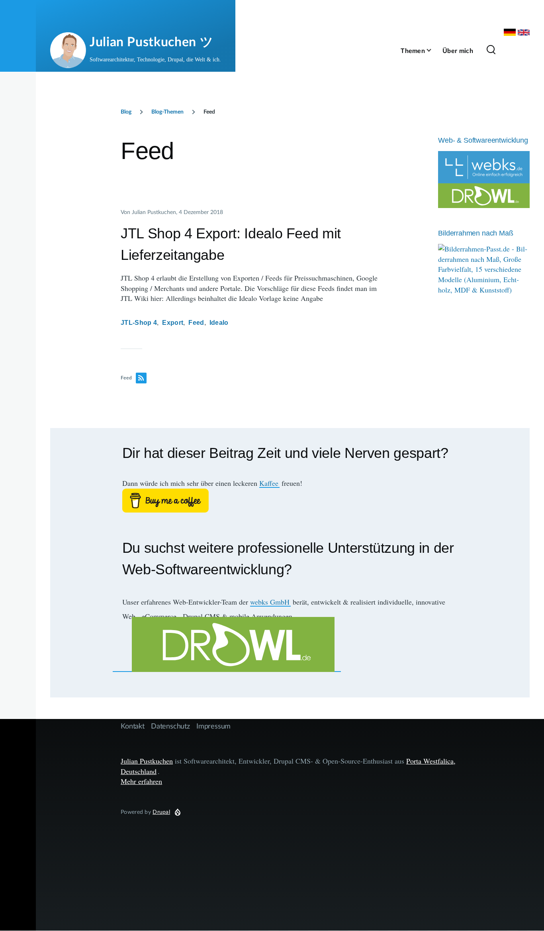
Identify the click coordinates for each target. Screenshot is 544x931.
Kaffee (268, 483)
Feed (196, 322)
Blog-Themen (167, 111)
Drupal (161, 811)
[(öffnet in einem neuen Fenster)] (290, 501)
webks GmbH (270, 602)
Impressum (213, 725)
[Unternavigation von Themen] (433, 50)
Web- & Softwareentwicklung (483, 140)
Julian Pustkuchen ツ (151, 41)
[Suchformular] (491, 50)
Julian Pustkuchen (147, 761)
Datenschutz (170, 725)
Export (172, 322)
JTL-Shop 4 (139, 322)
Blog (126, 111)
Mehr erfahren (141, 781)
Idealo (219, 322)
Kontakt (133, 725)
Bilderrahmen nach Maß (475, 233)
